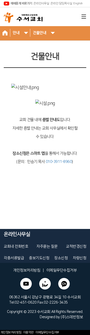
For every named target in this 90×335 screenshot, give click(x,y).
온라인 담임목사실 (61, 3)
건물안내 (39, 33)
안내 (16, 33)
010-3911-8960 (59, 162)
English (78, 3)
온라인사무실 (41, 3)
